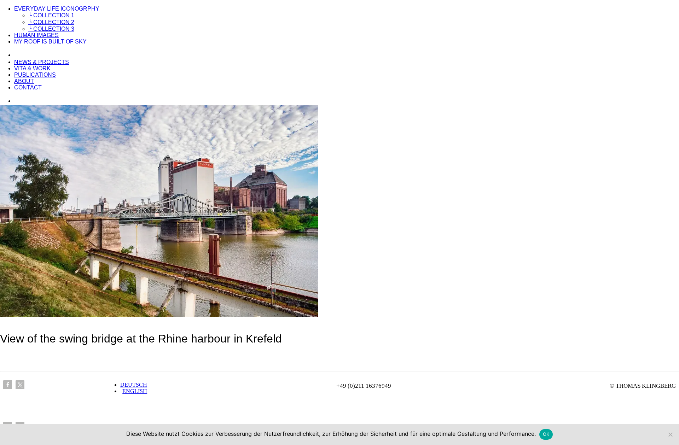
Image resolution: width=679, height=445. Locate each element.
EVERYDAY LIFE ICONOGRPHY (56, 9)
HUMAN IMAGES (36, 35)
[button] (7, 384)
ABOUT (24, 81)
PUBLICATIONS (35, 75)
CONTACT (28, 87)
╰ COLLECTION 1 (51, 15)
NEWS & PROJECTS (41, 62)
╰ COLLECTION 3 (51, 29)
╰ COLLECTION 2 (51, 22)
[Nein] (670, 434)
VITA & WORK (32, 68)
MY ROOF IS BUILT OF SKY (50, 42)
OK (546, 434)
